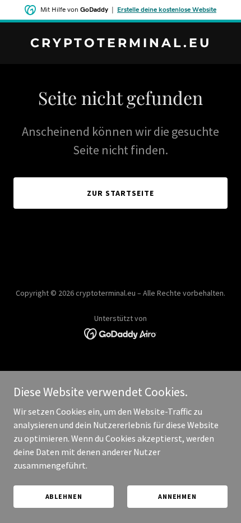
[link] (120, 43)
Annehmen (177, 496)
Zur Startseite (120, 193)
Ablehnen (63, 496)
